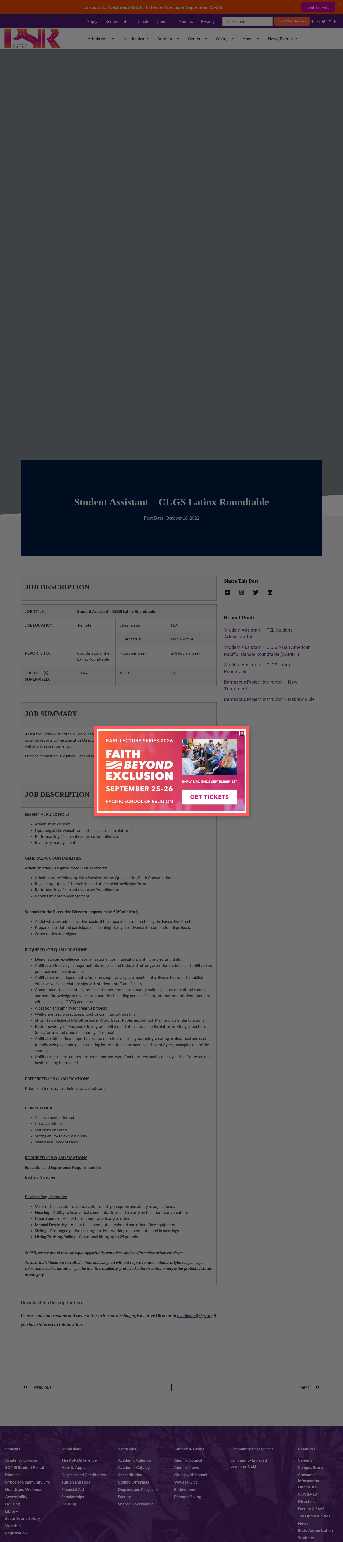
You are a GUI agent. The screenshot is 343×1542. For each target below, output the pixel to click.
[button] (242, 733)
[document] (171, 771)
